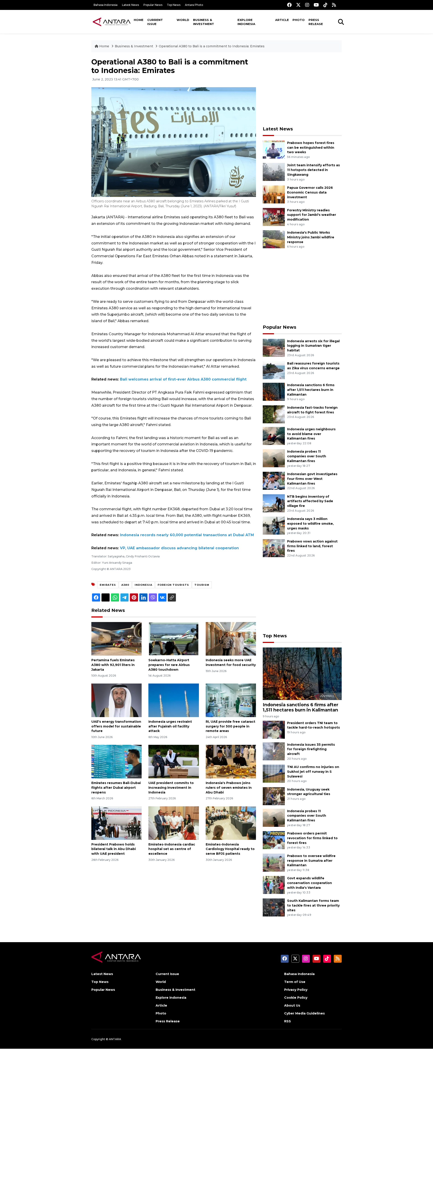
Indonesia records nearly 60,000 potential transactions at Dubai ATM (187, 535)
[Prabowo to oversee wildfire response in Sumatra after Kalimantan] (274, 862)
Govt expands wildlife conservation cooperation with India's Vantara (309, 883)
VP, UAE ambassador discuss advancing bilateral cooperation (179, 548)
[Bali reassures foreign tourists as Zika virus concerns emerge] (274, 370)
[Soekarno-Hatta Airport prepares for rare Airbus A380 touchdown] (173, 638)
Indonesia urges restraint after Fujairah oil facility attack (170, 726)
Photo (299, 20)
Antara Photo (194, 5)
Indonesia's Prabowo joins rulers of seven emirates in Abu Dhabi (229, 787)
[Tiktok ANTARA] (325, 5)
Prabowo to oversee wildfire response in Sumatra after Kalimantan (311, 860)
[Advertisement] (302, 89)
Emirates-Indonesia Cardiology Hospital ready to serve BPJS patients (230, 849)
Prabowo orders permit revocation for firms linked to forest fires (312, 838)
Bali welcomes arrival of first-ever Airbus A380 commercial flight (183, 379)
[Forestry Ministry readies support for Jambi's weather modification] (274, 216)
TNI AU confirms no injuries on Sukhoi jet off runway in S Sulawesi (313, 771)
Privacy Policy (295, 990)
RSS (287, 1021)
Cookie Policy (295, 998)
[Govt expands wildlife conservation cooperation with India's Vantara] (274, 885)
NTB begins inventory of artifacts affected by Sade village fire (310, 501)
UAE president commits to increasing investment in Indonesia (171, 787)
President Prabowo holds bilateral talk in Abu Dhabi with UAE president (113, 849)
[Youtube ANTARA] (316, 5)
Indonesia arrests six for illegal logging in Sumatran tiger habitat (313, 346)
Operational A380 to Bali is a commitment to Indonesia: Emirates (212, 46)
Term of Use (294, 982)
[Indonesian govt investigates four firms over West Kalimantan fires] (274, 480)
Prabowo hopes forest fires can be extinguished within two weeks (310, 147)
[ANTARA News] (111, 21)
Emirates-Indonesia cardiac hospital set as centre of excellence (171, 849)
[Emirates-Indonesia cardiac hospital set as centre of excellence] (173, 822)
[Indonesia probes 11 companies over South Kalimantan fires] (274, 458)
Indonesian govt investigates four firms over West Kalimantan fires (312, 478)
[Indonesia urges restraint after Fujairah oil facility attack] (173, 700)
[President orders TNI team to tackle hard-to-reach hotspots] (274, 729)
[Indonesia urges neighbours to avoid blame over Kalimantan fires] (274, 435)
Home (138, 20)
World (183, 20)
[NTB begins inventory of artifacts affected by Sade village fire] (274, 503)
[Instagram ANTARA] (307, 5)
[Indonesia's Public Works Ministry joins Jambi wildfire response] (274, 239)
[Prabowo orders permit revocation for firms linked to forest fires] (274, 840)
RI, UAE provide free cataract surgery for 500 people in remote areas (230, 726)
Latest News (130, 5)
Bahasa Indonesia (105, 5)
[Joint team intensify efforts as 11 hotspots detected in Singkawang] (274, 172)
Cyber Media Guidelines (304, 1013)
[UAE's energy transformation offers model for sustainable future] (116, 700)
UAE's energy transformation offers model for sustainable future (116, 726)
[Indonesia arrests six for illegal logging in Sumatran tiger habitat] (274, 347)
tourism (201, 584)
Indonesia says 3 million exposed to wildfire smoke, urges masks (310, 523)
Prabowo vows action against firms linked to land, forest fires (312, 546)
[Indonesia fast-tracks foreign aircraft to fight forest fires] (274, 414)
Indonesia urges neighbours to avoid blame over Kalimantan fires (311, 434)
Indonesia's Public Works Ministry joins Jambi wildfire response (310, 237)
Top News (173, 5)
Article (282, 20)
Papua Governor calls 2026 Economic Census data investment (310, 192)
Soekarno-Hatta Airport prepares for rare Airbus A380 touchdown (169, 665)
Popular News (152, 5)
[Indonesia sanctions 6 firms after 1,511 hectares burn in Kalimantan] (274, 391)
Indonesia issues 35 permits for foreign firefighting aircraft (311, 749)
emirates (108, 584)
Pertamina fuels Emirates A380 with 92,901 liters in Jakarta (113, 665)
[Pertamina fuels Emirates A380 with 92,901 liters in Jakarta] (116, 638)
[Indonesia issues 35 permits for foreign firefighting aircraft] (274, 751)
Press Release (316, 22)
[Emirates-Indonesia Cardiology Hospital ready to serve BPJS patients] (231, 822)
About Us (292, 1005)
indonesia (143, 584)
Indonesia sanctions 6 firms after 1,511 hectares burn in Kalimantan (310, 390)
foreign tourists (173, 584)
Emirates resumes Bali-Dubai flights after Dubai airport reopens (116, 787)
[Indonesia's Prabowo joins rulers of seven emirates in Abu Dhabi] (231, 761)
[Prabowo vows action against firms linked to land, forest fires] (274, 548)
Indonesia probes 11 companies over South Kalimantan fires (306, 456)
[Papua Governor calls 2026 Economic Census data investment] (274, 194)
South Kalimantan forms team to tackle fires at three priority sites (313, 905)
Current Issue (155, 22)
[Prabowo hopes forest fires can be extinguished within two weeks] (274, 149)
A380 (125, 584)
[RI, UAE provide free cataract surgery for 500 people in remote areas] (231, 700)
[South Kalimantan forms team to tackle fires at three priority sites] (274, 907)
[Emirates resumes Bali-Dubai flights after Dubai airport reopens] (116, 761)
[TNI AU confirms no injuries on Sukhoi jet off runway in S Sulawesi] (274, 773)
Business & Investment (203, 22)
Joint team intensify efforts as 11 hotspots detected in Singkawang (313, 170)
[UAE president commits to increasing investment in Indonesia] (173, 761)
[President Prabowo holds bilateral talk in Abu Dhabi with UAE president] (116, 822)
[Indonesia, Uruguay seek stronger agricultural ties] (274, 796)
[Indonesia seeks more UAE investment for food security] (231, 638)
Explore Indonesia (246, 22)
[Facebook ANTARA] (289, 5)
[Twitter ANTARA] (298, 5)
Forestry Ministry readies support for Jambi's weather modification (311, 215)
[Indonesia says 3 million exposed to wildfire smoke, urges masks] (274, 525)
